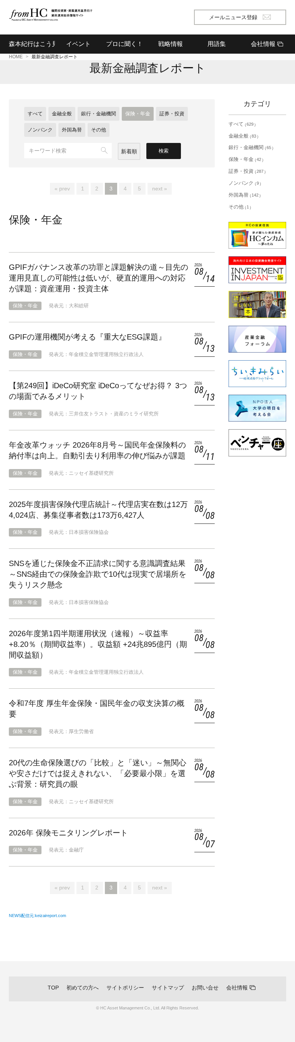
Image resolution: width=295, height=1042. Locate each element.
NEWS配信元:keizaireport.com (37, 915)
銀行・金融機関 (98, 114)
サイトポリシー (125, 988)
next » (159, 188)
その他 (98, 130)
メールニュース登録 (233, 17)
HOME (16, 56)
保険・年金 (137, 114)
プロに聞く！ (124, 44)
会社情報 (237, 988)
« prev (62, 188)
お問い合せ (205, 988)
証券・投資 (171, 114)
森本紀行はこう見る (32, 44)
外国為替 (72, 130)
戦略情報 (170, 44)
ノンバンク (40, 130)
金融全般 (62, 114)
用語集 (216, 44)
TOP (53, 988)
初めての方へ (82, 988)
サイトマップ (168, 988)
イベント (78, 44)
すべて (35, 114)
